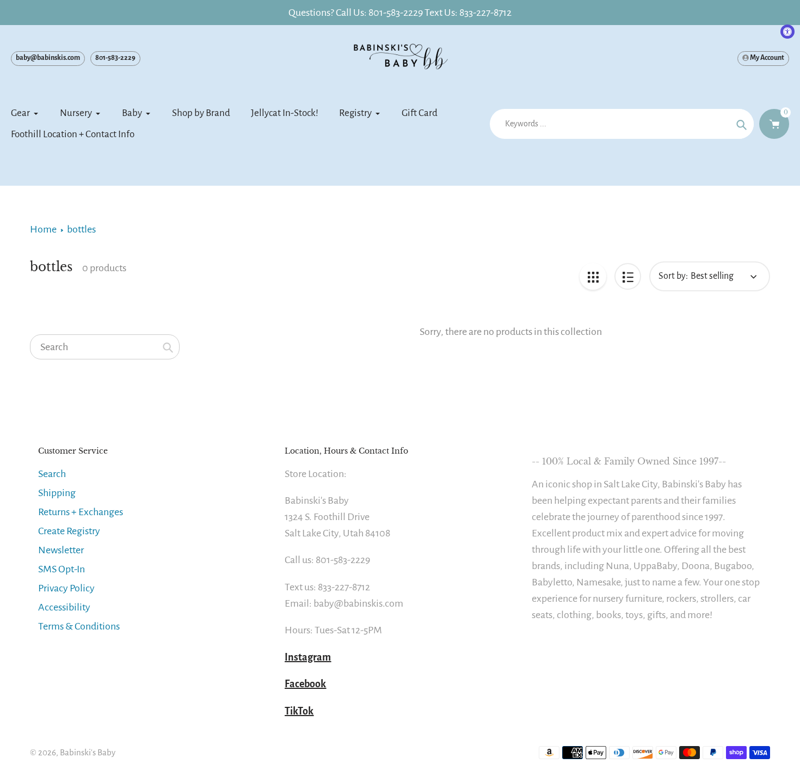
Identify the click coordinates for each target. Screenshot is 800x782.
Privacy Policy (66, 588)
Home (43, 229)
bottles (81, 229)
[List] (627, 276)
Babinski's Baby (87, 752)
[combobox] (105, 346)
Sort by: (673, 276)
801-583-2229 (115, 58)
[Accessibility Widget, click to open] (787, 32)
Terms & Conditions (79, 626)
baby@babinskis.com (48, 58)
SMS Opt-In (61, 569)
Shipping (57, 492)
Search (52, 473)
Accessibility (64, 607)
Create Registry (69, 531)
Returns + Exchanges (80, 511)
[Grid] (593, 276)
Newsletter (61, 550)
